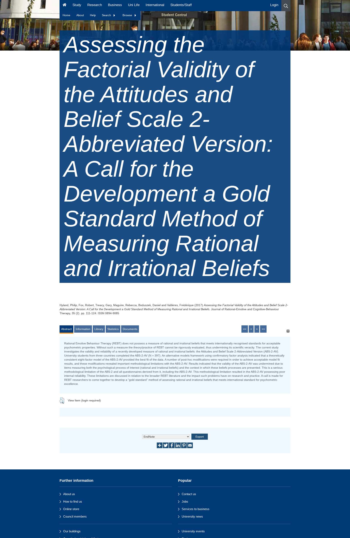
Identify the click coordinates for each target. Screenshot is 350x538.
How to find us (72, 501)
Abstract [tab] (66, 329)
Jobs (185, 501)
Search (107, 15)
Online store (71, 509)
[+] (287, 330)
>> (263, 329)
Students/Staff (181, 5)
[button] (285, 5)
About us (69, 494)
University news (192, 516)
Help (93, 15)
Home (66, 15)
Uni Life (134, 5)
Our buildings (72, 531)
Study (77, 5)
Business (115, 5)
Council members (75, 516)
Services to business (195, 509)
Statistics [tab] (113, 329)
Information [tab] (83, 329)
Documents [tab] (130, 329)
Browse (128, 15)
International (155, 5)
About (80, 15)
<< (244, 329)
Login (274, 5)
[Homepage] (64, 5)
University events (193, 531)
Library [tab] (98, 329)
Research (94, 5)
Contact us (189, 494)
